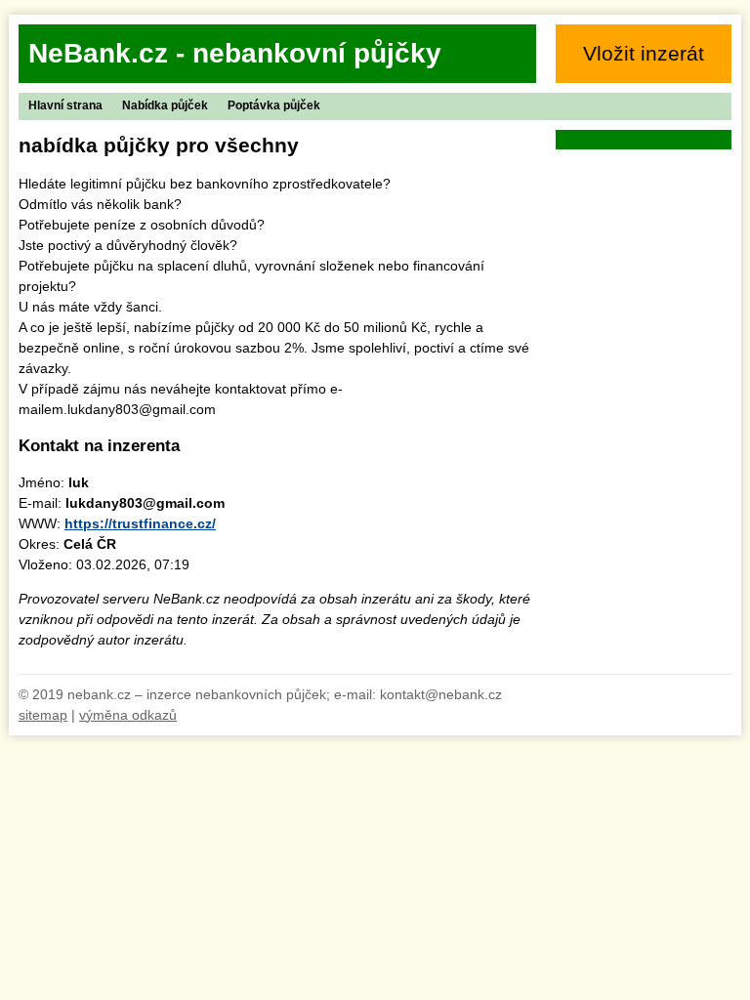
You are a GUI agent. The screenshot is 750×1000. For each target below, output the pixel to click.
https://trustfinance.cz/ (140, 523)
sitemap (43, 715)
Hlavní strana (65, 105)
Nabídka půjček (165, 105)
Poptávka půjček (274, 105)
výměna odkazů (128, 715)
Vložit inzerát (643, 53)
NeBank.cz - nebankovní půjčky (234, 53)
